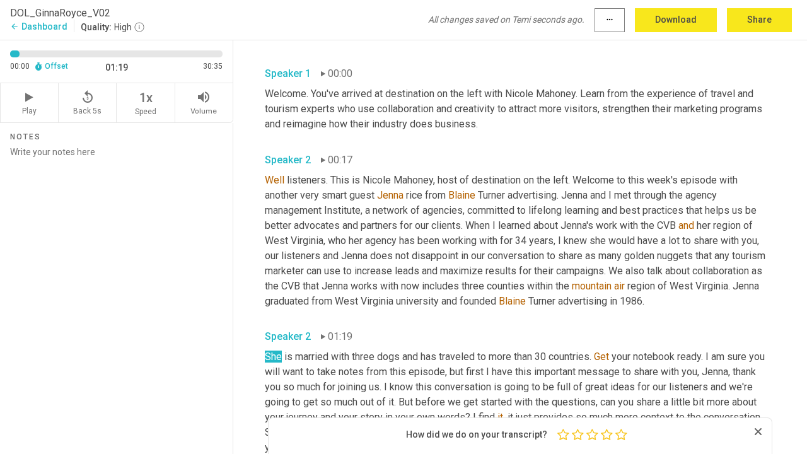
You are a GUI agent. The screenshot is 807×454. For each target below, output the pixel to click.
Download (676, 20)
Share (759, 20)
